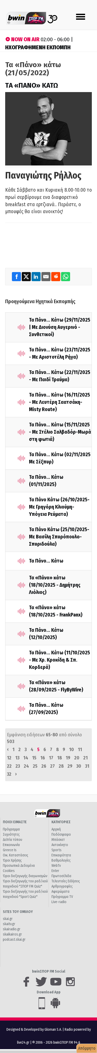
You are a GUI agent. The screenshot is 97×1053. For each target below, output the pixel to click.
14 (25, 758)
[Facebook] (17, 276)
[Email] (46, 276)
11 (80, 749)
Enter (55, 871)
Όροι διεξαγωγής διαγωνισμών (25, 876)
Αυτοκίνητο (59, 845)
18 (59, 758)
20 (76, 758)
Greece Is (10, 850)
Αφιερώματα (60, 891)
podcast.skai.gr (14, 939)
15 (34, 758)
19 (68, 758)
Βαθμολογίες (61, 860)
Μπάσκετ (58, 839)
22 (9, 766)
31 (87, 766)
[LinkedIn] (36, 276)
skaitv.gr (9, 924)
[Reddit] (56, 276)
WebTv (56, 865)
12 (9, 758)
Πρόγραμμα (11, 829)
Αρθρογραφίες (62, 886)
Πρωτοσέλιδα (61, 876)
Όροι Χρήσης (12, 860)
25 (35, 766)
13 (17, 758)
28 (61, 766)
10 (71, 749)
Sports (56, 850)
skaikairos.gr (12, 934)
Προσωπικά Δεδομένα (19, 865)
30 (78, 766)
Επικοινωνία (11, 845)
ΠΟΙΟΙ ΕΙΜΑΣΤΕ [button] (15, 822)
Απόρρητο (86, 1048)
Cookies (9, 871)
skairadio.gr (11, 929)
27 (52, 766)
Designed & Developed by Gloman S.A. (34, 1029)
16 (42, 758)
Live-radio (58, 902)
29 (70, 766)
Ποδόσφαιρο (61, 834)
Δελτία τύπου (12, 839)
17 (51, 758)
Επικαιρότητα (61, 855)
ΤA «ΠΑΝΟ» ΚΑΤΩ (31, 85)
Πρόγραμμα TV (62, 897)
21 (85, 758)
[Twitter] (27, 276)
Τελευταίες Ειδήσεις (65, 881)
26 (43, 766)
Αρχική (56, 829)
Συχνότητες (11, 834)
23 (18, 766)
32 (9, 774)
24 (26, 766)
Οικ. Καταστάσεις (15, 855)
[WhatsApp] (65, 276)
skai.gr (8, 919)
